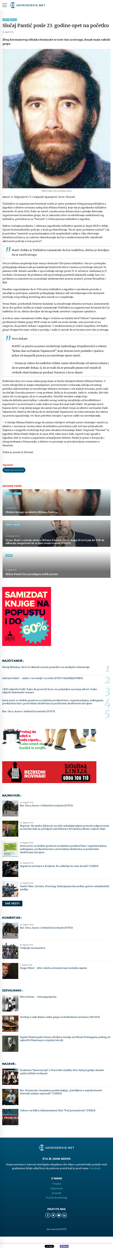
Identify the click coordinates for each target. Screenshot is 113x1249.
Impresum (56, 1188)
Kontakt (56, 1193)
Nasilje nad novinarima (14, 470)
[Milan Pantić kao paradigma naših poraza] (56, 564)
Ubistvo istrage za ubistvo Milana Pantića (31, 512)
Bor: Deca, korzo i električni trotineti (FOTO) (28, 711)
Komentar (17, 493)
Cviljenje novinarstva (32, 947)
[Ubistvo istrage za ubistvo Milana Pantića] (56, 502)
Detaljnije (95, 1168)
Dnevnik (9, 555)
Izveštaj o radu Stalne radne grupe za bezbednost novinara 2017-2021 (60, 1017)
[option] (56, 118)
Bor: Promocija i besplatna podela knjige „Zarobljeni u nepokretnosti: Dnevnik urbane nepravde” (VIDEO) (61, 1092)
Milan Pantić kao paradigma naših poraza (31, 574)
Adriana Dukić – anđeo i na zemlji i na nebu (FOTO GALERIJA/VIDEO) (42, 678)
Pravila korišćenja (56, 1197)
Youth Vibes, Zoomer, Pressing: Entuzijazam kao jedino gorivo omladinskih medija (64, 888)
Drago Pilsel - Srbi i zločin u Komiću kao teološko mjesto (53, 968)
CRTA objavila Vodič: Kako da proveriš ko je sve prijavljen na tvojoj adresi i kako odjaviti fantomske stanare (49, 691)
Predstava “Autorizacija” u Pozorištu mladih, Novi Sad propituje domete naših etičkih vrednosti (62, 1072)
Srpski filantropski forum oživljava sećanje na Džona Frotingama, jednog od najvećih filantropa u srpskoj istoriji (65, 1039)
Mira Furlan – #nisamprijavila (38, 996)
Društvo (6, 20)
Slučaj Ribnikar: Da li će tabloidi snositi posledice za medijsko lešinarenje (46, 667)
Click (64, 1246)
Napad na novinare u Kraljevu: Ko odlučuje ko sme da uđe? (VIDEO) (59, 866)
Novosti (13, 20)
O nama (56, 1183)
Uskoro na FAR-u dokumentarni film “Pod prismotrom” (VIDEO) (57, 1110)
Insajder (17, 524)
